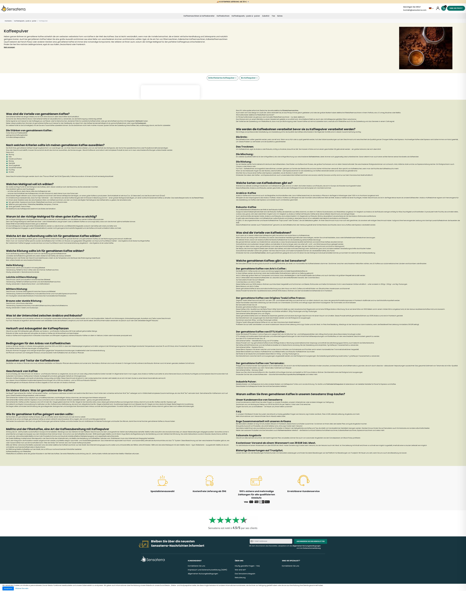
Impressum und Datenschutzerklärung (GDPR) (207, 570)
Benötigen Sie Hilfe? (412, 7)
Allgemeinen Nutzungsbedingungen (306, 546)
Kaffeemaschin (284, 430)
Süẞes (280, 16)
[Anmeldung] (437, 8)
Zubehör (266, 16)
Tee (273, 16)
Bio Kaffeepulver (248, 78)
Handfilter (39, 204)
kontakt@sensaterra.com (414, 10)
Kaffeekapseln (140, 123)
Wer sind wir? (240, 570)
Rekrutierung (240, 577)
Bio (17, 400)
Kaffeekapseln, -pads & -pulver (246, 16)
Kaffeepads (300, 374)
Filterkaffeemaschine (290, 110)
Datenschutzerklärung (312, 548)
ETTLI (250, 334)
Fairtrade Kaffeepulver (334, 384)
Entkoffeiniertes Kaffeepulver (221, 78)
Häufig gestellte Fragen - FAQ (247, 566)
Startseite (8, 21)
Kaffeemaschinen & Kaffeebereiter (199, 16)
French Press (199, 198)
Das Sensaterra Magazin (245, 573)
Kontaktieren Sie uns (196, 566)
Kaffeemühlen (260, 253)
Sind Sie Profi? (456, 8)
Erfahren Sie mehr (21, 588)
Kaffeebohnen (223, 16)
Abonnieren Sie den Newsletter (311, 541)
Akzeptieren (8, 588)
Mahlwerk (139, 121)
